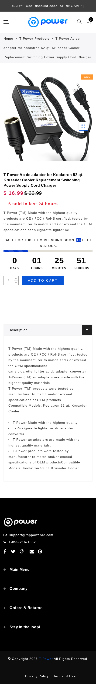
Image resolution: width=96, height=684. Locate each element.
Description (18, 330)
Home (8, 38)
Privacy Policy (37, 676)
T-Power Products (34, 38)
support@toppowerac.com (31, 535)
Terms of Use (64, 676)
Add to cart (43, 280)
